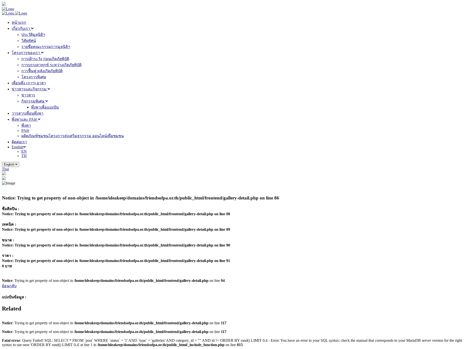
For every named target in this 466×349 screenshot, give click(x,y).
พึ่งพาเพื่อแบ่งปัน (45, 107)
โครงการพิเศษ (33, 77)
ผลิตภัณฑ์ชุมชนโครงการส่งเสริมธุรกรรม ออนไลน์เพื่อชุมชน (72, 136)
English (17, 147)
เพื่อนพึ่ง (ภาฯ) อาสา (29, 83)
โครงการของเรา (26, 53)
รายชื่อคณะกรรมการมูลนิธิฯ (45, 47)
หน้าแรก (19, 22)
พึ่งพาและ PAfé (25, 119)
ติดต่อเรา (19, 142)
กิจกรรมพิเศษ (33, 101)
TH (24, 156)
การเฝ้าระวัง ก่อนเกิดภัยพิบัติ (45, 59)
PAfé (25, 130)
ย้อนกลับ (9, 286)
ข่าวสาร (28, 95)
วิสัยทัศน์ (28, 41)
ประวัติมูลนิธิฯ (33, 34)
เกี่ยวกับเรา (21, 28)
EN (24, 151)
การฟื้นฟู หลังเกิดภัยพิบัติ (42, 71)
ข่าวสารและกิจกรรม (30, 89)
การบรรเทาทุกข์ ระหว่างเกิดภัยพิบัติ (51, 65)
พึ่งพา (26, 125)
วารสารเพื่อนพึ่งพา (27, 113)
